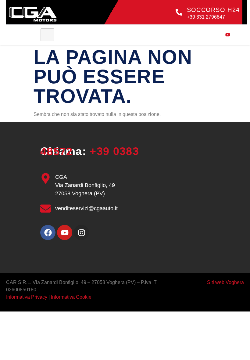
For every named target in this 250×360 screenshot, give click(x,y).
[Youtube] (64, 232)
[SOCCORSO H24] (179, 12)
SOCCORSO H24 (213, 9)
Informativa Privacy (27, 297)
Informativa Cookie (71, 297)
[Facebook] (47, 232)
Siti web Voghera (225, 282)
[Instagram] (81, 232)
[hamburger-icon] (47, 34)
